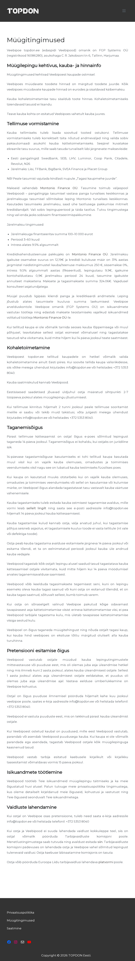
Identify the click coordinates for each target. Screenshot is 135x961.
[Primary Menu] (124, 11)
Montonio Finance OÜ (59, 188)
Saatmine (14, 928)
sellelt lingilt (36, 508)
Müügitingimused (21, 920)
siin (100, 842)
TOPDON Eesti (79, 955)
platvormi (105, 862)
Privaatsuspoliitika (20, 912)
